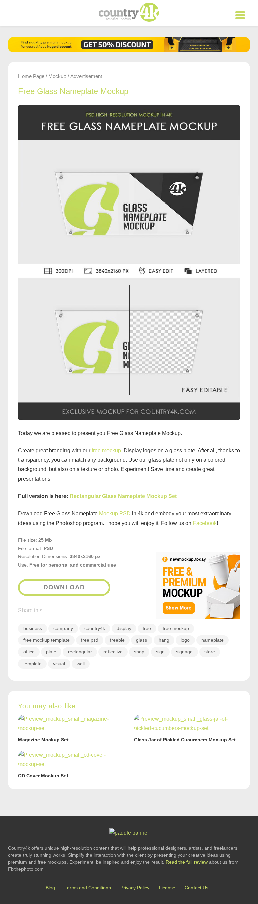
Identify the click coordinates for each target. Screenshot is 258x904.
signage (184, 651)
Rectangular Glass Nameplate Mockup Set (123, 496)
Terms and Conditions (87, 887)
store (209, 651)
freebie (117, 640)
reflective (113, 651)
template (32, 663)
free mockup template (46, 640)
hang (164, 640)
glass (141, 640)
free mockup (106, 450)
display (124, 628)
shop (139, 651)
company (63, 628)
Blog (50, 887)
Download (64, 587)
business (32, 628)
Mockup (57, 76)
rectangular (80, 651)
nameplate (212, 640)
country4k (94, 628)
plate (51, 651)
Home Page (31, 76)
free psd (89, 640)
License (167, 887)
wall (81, 663)
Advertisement (86, 76)
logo (185, 640)
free (147, 628)
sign (160, 651)
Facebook (205, 523)
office (29, 651)
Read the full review (187, 862)
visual (59, 663)
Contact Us (196, 887)
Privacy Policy (134, 887)
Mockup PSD (115, 513)
